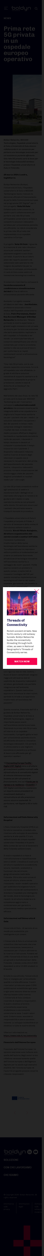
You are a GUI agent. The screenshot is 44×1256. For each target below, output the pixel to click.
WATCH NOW (22, 661)
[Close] (36, 591)
